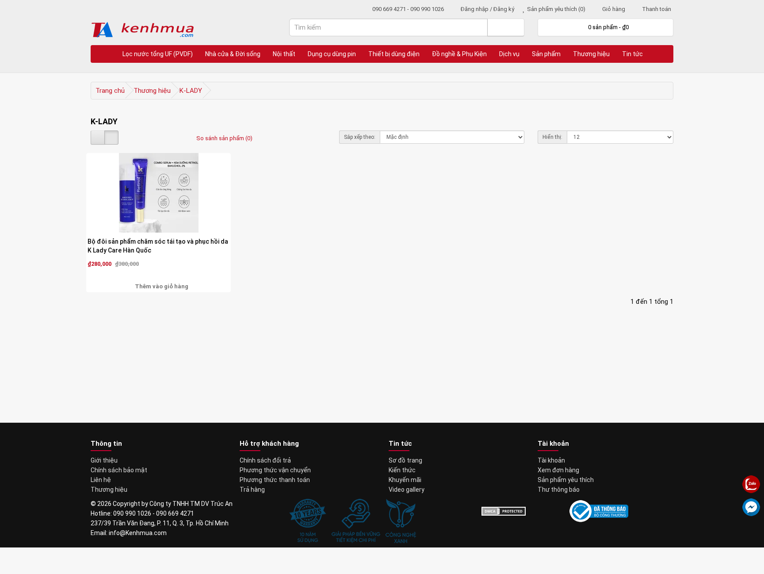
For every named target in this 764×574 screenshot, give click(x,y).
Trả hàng (252, 489)
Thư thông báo (559, 489)
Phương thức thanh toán (275, 479)
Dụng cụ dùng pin (332, 53)
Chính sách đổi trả (265, 460)
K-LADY (191, 91)
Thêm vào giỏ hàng (161, 286)
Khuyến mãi (405, 479)
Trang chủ (110, 91)
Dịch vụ (509, 53)
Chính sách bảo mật (119, 470)
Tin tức (632, 53)
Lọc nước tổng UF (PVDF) (157, 53)
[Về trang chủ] (106, 54)
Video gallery (406, 489)
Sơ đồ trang (405, 460)
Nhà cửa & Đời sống (232, 53)
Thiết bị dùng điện (394, 53)
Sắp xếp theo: (359, 137)
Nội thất (284, 53)
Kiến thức (402, 470)
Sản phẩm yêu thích (566, 479)
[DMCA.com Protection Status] (503, 510)
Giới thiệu (104, 460)
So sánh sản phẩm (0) (224, 138)
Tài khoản (551, 460)
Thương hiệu (591, 53)
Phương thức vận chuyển (275, 470)
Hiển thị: (552, 137)
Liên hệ (101, 479)
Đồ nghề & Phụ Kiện (459, 53)
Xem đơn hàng (558, 470)
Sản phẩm (546, 53)
